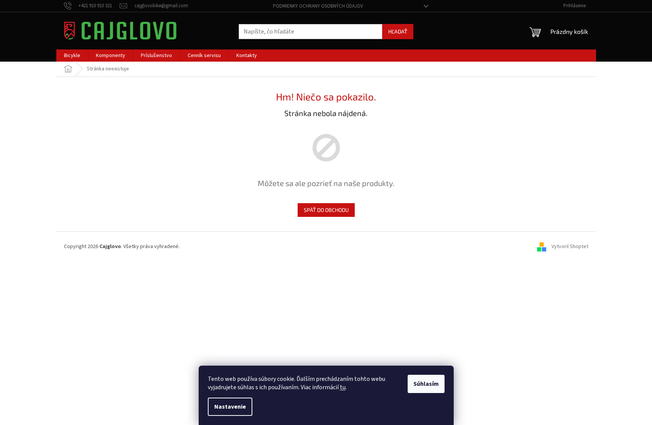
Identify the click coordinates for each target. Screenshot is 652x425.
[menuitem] (72, 55)
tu (343, 387)
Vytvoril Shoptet (570, 246)
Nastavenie (230, 407)
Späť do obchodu (326, 210)
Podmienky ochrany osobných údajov (318, 6)
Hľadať (397, 31)
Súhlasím (426, 384)
